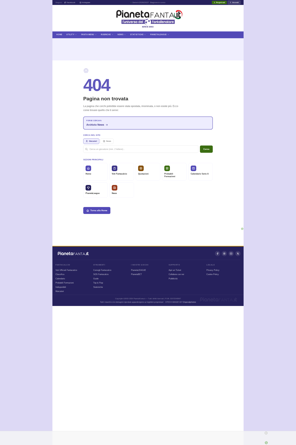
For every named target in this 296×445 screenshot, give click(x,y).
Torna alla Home (98, 210)
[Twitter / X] (237, 253)
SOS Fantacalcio (101, 274)
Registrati (220, 2)
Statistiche (136, 34)
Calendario (60, 278)
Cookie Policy (212, 274)
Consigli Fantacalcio (102, 270)
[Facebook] (217, 253)
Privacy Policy (212, 270)
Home (59, 34)
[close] (266, 433)
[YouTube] (231, 253)
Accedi (235, 2)
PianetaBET (136, 274)
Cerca (206, 149)
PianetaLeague (158, 34)
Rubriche (106, 34)
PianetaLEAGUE (138, 270)
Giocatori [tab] (93, 141)
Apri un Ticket (175, 270)
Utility (70, 34)
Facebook (71, 2)
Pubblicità (173, 278)
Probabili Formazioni (65, 283)
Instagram (86, 2)
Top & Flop (98, 283)
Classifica (60, 274)
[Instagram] (224, 253)
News (120, 34)
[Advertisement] (148, 47)
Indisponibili (61, 287)
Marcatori (60, 291)
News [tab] (108, 141)
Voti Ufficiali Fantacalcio (66, 270)
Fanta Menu (87, 34)
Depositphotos (189, 302)
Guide (96, 278)
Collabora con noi (176, 274)
